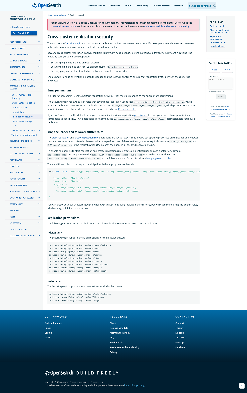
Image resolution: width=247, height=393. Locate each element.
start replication (60, 137)
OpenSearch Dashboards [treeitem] (21, 73)
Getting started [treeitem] (17, 48)
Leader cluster (218, 46)
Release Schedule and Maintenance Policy (166, 26)
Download (114, 5)
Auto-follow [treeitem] (18, 112)
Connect (179, 323)
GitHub (48, 332)
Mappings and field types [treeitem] (21, 153)
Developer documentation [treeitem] (22, 236)
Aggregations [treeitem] (16, 172)
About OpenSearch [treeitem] (18, 42)
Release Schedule (119, 327)
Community (142, 5)
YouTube (180, 337)
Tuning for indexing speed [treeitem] (24, 135)
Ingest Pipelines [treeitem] (17, 67)
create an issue (224, 116)
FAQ (112, 337)
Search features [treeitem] (17, 179)
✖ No (227, 69)
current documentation (63, 26)
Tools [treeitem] (12, 217)
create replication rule (86, 137)
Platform (179, 5)
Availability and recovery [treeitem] (23, 130)
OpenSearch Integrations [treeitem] (22, 80)
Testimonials (116, 342)
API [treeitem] (14, 125)
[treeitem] (39, 41)
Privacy (113, 352)
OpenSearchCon (96, 5)
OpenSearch (47, 6)
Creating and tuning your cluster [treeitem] (22, 87)
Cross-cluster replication (57, 15)
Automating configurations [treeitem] (23, 191)
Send (220, 96)
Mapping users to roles (158, 158)
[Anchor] (73, 90)
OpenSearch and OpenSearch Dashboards (22, 17)
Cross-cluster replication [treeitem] (23, 102)
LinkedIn (180, 332)
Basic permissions (218, 26)
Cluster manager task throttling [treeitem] (21, 96)
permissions (141, 115)
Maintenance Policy (120, 332)
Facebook (180, 347)
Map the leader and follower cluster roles (220, 31)
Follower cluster (218, 42)
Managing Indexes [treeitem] (18, 61)
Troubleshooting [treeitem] (18, 229)
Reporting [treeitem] (14, 210)
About (128, 5)
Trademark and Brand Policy (124, 347)
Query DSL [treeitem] (14, 166)
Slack (47, 337)
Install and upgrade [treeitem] (19, 54)
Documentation (161, 5)
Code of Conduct (53, 323)
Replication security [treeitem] (23, 116)
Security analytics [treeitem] (19, 147)
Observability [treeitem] (16, 204)
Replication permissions (216, 37)
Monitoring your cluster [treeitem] (22, 198)
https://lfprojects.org (134, 385)
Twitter (179, 327)
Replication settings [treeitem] (22, 121)
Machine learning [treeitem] (18, 185)
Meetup (179, 342)
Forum (48, 327)
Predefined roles (127, 109)
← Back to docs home (20, 27)
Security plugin (73, 43)
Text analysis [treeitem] (16, 160)
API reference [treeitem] (16, 223)
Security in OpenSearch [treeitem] (21, 141)
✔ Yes (214, 69)
